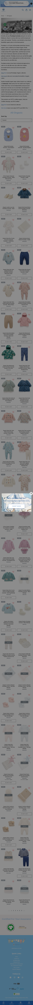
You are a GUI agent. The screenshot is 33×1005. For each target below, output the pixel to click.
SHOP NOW (16, 506)
